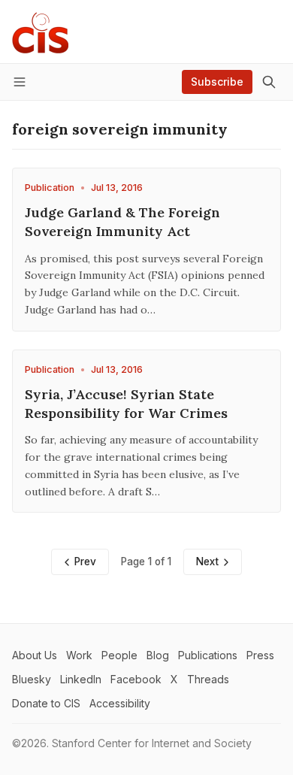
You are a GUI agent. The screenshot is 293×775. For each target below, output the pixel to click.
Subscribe (217, 81)
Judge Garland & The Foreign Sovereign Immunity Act (122, 222)
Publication (49, 187)
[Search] (269, 82)
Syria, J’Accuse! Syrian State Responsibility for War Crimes (126, 404)
